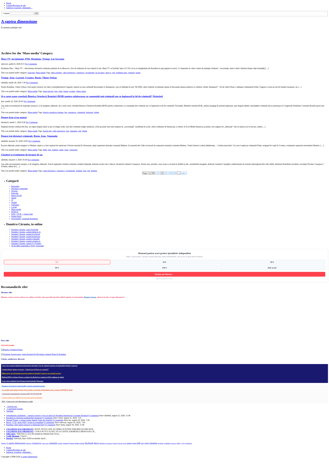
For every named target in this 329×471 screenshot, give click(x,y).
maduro (55, 150)
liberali (120, 443)
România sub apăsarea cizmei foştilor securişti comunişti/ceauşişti (23, 386)
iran (55, 91)
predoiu (94, 171)
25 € (272, 262)
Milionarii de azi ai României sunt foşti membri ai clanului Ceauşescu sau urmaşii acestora (31, 373)
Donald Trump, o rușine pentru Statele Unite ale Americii (29, 420)
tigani (178, 443)
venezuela (73, 150)
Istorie (13, 198)
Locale (14, 207)
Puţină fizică (16, 216)
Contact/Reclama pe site (16, 5)
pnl (88, 171)
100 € (164, 268)
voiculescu (188, 443)
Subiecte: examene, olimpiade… (19, 8)
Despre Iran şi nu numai (14, 117)
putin (61, 150)
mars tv (108, 73)
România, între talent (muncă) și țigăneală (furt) (25, 425)
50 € (57, 268)
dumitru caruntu (79, 443)
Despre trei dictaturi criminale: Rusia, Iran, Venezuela (29, 136)
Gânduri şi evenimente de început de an (22, 154)
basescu (28, 443)
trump (138, 73)
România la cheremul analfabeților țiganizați (24, 418)
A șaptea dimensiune (19, 21)
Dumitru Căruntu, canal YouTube (24, 230)
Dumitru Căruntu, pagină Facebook (25, 234)
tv (181, 443)
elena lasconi (48, 91)
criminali (66, 443)
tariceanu (173, 443)
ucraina (72, 91)
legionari (89, 112)
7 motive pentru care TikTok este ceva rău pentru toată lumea (22, 398)
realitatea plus (121, 73)
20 (175, 173)
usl (183, 443)
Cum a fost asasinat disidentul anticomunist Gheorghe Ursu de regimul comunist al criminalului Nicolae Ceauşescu (39, 366)
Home (8, 3)
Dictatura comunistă (19, 189)
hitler (45, 150)
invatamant (89, 73)
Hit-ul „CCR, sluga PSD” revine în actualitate (24, 422)
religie (96, 112)
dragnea (71, 443)
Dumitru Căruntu (90, 297)
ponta (134, 443)
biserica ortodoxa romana (53, 112)
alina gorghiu (56, 73)
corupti (60, 443)
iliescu (96, 443)
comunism (53, 443)
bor (65, 112)
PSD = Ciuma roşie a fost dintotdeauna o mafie (17, 401)
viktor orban (81, 91)
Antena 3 (4, 443)
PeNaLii (14, 212)
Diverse (14, 191)
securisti (160, 443)
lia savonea (99, 73)
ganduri (79, 171)
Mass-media (41, 73)
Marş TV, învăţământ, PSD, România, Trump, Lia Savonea (32, 59)
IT (12, 200)
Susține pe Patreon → (164, 274)
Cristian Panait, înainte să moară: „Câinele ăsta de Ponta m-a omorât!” (25, 369)
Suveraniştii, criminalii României (24, 219)
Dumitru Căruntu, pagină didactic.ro (26, 232)
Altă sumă (272, 268)
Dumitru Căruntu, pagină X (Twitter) (26, 243)
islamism (73, 131)
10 (171, 173)
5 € (57, 262)
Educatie (31, 73)
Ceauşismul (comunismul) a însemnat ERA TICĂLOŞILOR (22, 394)
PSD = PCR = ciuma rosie (22, 214)
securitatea (167, 443)
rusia (60, 91)
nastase (129, 443)
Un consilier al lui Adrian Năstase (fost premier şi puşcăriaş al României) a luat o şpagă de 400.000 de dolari (37, 390)
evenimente (70, 171)
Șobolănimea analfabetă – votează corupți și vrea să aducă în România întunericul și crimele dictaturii (47, 415)
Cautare (6, 13)
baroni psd (47, 131)
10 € (164, 262)
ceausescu (80, 73)
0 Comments (93, 415)
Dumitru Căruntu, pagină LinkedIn (25, 239)
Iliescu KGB (16, 195)
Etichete (10, 411)
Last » (183, 173)
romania (131, 73)
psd (113, 73)
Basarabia (15, 186)
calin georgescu (69, 73)
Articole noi (12, 406)
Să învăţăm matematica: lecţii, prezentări (27, 246)
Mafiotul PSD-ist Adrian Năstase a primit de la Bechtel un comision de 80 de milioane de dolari (33, 377)
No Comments (31, 64)
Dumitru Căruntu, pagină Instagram (25, 237)
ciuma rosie (45, 443)
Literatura (15, 205)
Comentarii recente (15, 409)
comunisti (81, 112)
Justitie (14, 202)
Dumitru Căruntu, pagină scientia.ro (25, 241)
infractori (102, 443)
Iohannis (115, 443)
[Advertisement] (39, 42)
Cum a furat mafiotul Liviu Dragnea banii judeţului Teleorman (22, 381)
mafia (124, 443)
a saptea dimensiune (16, 443)
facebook (89, 443)
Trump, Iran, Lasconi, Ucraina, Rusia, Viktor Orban (29, 77)
